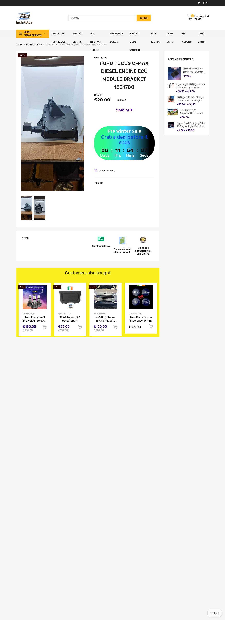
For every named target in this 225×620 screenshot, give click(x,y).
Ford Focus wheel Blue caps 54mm (141, 319)
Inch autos (64, 314)
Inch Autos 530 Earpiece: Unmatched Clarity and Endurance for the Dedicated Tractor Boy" (191, 112)
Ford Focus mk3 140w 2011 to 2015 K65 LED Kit (35, 320)
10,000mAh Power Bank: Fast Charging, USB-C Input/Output (194, 70)
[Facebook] (204, 3)
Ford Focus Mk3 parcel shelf (70, 319)
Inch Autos (100, 57)
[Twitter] (207, 3)
